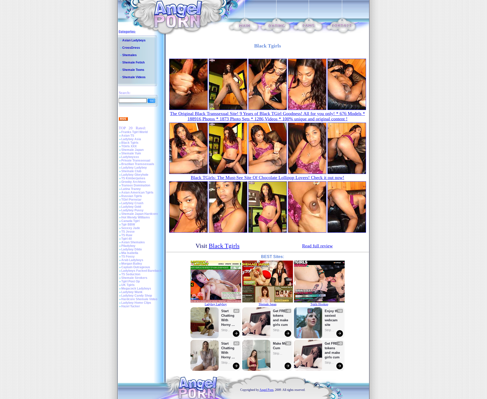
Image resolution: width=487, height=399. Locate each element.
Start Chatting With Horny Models (228, 318)
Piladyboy (128, 246)
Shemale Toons (133, 70)
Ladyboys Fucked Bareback (141, 271)
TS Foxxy (128, 256)
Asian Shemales (133, 242)
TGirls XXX (129, 146)
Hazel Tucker (130, 306)
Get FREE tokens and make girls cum (280, 318)
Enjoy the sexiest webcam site (332, 318)
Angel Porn (266, 390)
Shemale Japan (132, 150)
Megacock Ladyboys (136, 288)
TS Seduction (130, 274)
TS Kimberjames (133, 178)
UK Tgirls (128, 285)
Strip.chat (226, 330)
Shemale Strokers (134, 278)
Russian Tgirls (131, 196)
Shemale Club (131, 171)
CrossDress (131, 48)
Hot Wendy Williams (135, 217)
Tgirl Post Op (130, 281)
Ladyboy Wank (132, 292)
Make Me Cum (280, 346)
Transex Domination (135, 185)
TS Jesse (128, 231)
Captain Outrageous (135, 267)
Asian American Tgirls (137, 192)
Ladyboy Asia (131, 139)
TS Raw (126, 235)
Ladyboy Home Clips (136, 303)
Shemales (129, 55)
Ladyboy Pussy (132, 210)
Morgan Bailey (131, 263)
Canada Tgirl (130, 221)
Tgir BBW (128, 224)
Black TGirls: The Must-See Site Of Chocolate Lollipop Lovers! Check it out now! (267, 177)
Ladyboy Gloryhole (134, 175)
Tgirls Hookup (319, 304)
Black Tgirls (129, 143)
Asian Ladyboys (134, 40)
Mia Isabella (129, 253)
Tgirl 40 (126, 239)
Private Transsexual (135, 160)
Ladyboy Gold (131, 207)
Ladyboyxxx (130, 157)
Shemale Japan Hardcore (139, 214)
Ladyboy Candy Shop (136, 295)
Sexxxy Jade (130, 228)
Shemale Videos (134, 77)
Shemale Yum (131, 153)
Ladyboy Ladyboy (134, 167)
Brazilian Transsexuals (137, 164)
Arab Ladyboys (132, 260)
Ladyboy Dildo (131, 249)
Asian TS (127, 135)
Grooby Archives (133, 182)
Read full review (317, 245)
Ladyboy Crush (132, 203)
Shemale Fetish (133, 62)
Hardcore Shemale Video (139, 299)
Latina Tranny (131, 189)
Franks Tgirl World (134, 132)
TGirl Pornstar (131, 199)
